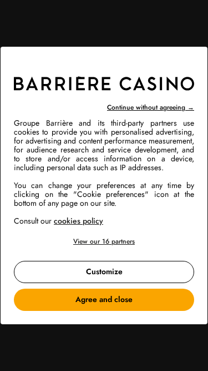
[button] (104, 241)
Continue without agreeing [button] (150, 107)
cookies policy (78, 220)
